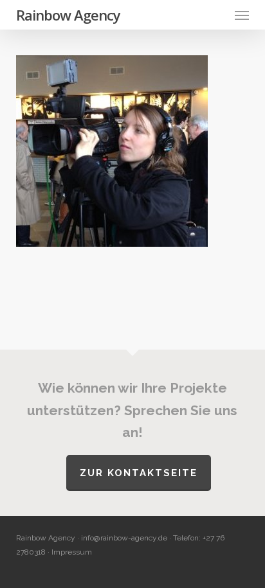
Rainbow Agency (68, 15)
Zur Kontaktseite (138, 473)
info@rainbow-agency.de (124, 537)
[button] (242, 14)
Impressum (71, 552)
